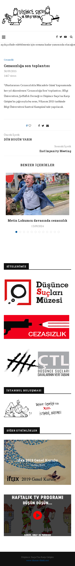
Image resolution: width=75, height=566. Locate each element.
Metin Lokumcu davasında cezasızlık (37, 220)
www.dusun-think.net (37, 560)
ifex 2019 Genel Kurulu (38, 460)
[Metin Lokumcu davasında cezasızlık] (37, 194)
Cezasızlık (9, 60)
